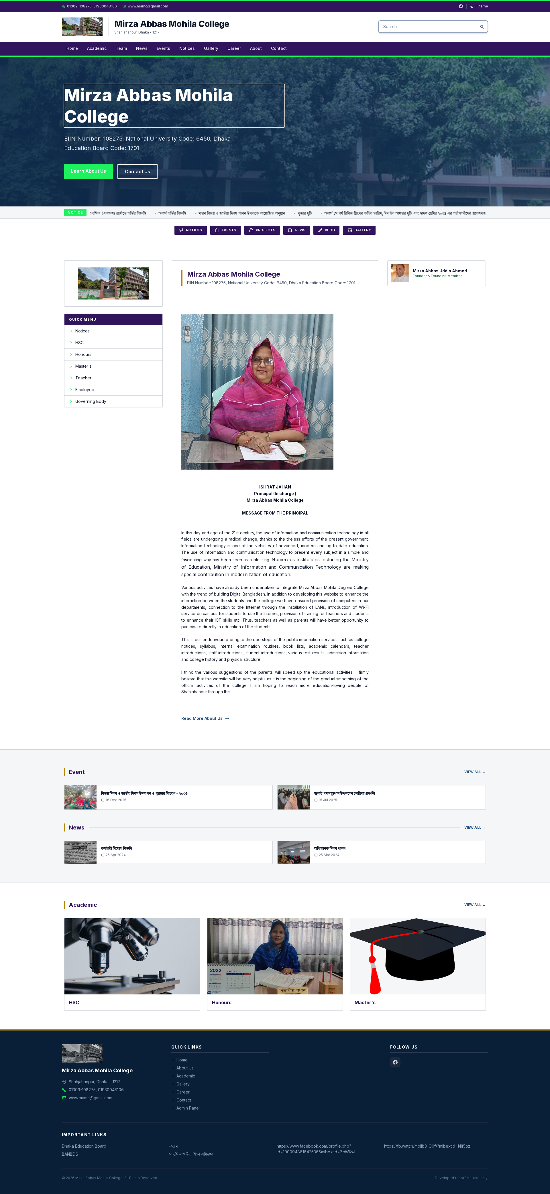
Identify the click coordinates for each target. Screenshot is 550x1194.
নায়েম (173, 1146)
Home (72, 48)
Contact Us (137, 171)
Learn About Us (88, 171)
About (256, 48)
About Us (185, 1067)
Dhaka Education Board (84, 1146)
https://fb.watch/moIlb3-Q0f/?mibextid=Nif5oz (427, 1146)
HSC (79, 342)
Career (234, 48)
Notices (187, 48)
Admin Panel (188, 1108)
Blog (330, 230)
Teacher (83, 377)
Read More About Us (202, 718)
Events (163, 48)
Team (121, 48)
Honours (83, 354)
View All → (475, 772)
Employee (84, 389)
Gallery (211, 48)
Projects (265, 230)
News (142, 48)
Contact (279, 48)
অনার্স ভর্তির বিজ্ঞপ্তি (137, 213)
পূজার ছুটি (269, 213)
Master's (83, 366)
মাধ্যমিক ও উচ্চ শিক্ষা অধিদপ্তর (191, 1154)
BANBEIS (70, 1154)
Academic (97, 48)
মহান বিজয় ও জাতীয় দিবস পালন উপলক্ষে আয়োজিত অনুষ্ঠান (207, 213)
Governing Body (90, 401)
